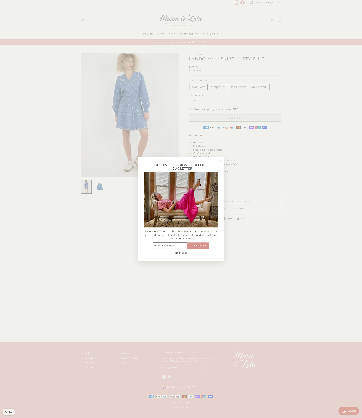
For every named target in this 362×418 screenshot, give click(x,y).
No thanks (181, 252)
